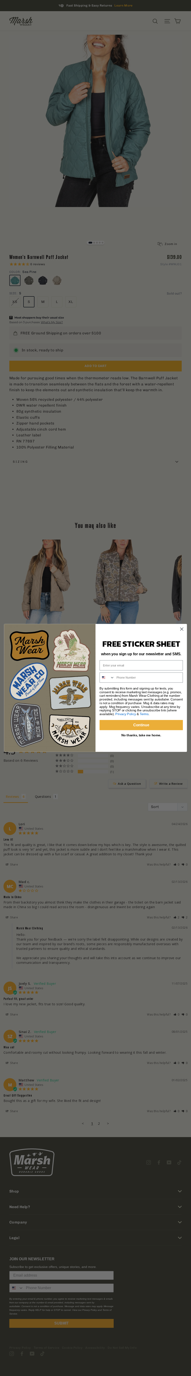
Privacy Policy (125, 714)
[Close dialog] (181, 629)
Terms (144, 714)
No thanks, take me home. (141, 735)
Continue (141, 725)
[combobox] (107, 678)
